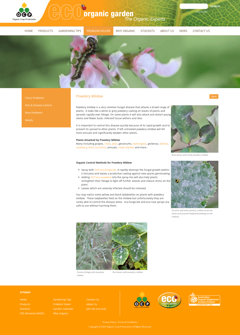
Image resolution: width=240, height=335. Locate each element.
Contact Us (201, 31)
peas (115, 143)
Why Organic (125, 31)
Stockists (148, 31)
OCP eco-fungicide (105, 169)
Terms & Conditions (127, 322)
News (183, 31)
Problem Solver (98, 31)
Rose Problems (34, 112)
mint (91, 147)
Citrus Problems (34, 97)
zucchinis (100, 147)
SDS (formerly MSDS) (32, 313)
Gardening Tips (70, 31)
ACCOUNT (202, 11)
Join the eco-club (96, 308)
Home (29, 31)
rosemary (81, 147)
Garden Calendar (63, 308)
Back (214, 96)
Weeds (29, 120)
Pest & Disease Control (38, 105)
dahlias (164, 143)
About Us (167, 31)
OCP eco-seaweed (100, 177)
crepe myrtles (126, 147)
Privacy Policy (109, 322)
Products (45, 31)
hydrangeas (140, 143)
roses (107, 143)
